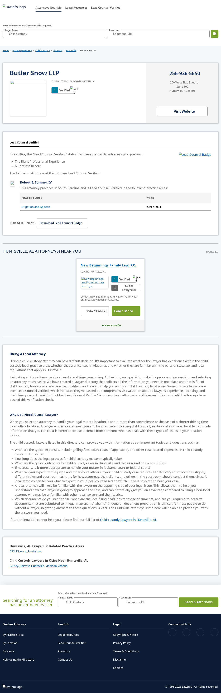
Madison (51, 566)
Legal (117, 624)
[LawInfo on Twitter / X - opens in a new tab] (186, 632)
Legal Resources (76, 7)
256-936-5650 (184, 73)
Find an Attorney (14, 624)
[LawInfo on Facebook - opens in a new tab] (172, 632)
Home (6, 50)
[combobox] (54, 34)
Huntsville (71, 50)
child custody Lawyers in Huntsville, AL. (128, 520)
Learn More (123, 311)
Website (184, 111)
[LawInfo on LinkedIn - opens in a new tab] (214, 632)
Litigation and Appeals (35, 207)
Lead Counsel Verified (106, 7)
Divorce (21, 551)
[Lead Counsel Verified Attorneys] (195, 163)
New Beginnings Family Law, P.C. (108, 265)
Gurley (14, 566)
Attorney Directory (22, 50)
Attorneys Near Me (48, 7)
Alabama (57, 50)
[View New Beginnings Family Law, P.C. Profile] (95, 283)
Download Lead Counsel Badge (61, 223)
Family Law (34, 551)
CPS (12, 551)
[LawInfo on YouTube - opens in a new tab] (200, 632)
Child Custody (42, 50)
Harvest (25, 566)
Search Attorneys (199, 602)
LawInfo (63, 624)
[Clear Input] (102, 34)
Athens (62, 566)
